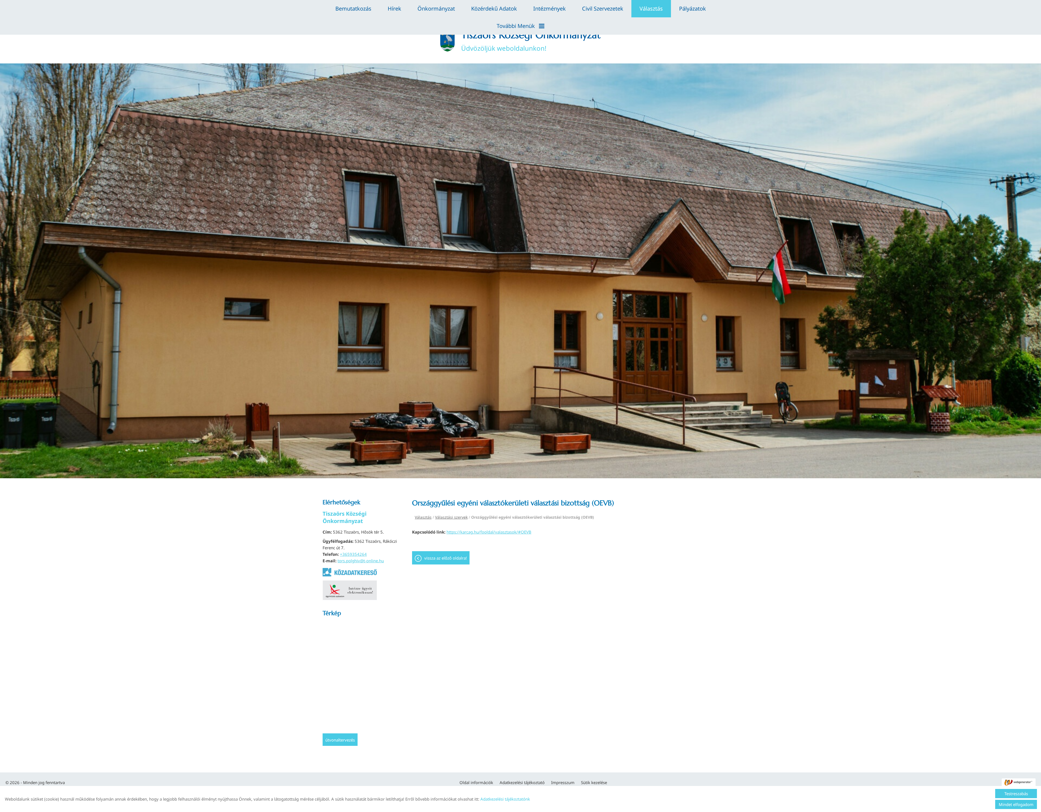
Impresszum (562, 782)
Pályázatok (692, 8)
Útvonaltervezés (340, 740)
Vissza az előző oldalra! (445, 558)
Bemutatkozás (353, 8)
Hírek (394, 8)
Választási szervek (451, 517)
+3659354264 (353, 554)
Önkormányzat (436, 8)
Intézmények (549, 8)
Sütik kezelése (594, 782)
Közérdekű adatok (494, 8)
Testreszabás (1016, 793)
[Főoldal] (447, 41)
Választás (651, 8)
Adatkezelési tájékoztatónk (505, 799)
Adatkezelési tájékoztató (522, 782)
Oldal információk (476, 782)
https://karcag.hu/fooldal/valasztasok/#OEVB (488, 532)
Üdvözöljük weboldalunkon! (531, 41)
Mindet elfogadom (1016, 804)
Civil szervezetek (602, 8)
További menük (516, 26)
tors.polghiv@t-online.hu (361, 560)
